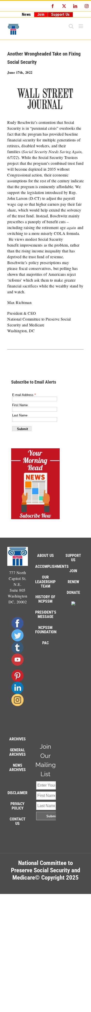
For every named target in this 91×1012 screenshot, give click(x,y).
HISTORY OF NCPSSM (45, 599)
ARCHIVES (17, 739)
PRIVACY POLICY (17, 805)
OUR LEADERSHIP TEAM (45, 581)
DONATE (73, 592)
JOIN (73, 571)
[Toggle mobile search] (71, 26)
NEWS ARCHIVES (17, 767)
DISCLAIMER (17, 793)
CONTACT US (17, 821)
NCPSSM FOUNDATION (46, 629)
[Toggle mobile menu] (81, 26)
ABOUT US (45, 555)
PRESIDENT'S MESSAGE (45, 614)
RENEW (73, 582)
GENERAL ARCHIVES (17, 752)
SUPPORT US (73, 557)
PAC (45, 643)
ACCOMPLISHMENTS (52, 566)
